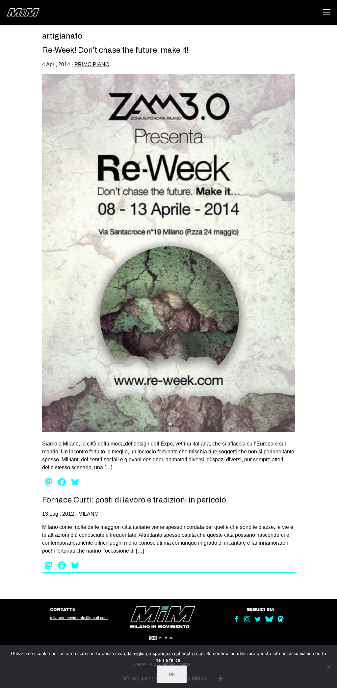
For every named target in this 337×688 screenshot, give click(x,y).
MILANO (88, 514)
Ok (172, 674)
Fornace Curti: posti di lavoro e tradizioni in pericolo (134, 500)
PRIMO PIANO (91, 64)
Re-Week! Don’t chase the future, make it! (115, 50)
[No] (328, 666)
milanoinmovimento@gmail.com (79, 618)
